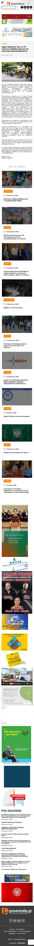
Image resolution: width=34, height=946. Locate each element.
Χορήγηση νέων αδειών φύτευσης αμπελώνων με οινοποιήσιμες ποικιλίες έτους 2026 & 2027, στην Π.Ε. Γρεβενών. (16, 842)
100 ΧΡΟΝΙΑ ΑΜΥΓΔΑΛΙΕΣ (8, 848)
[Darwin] (21, 943)
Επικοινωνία (21, 933)
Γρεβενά (7, 263)
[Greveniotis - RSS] (31, 7)
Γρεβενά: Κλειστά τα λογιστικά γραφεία (16, 416)
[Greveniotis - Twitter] (25, 7)
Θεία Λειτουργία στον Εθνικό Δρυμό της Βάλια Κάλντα (15, 834)
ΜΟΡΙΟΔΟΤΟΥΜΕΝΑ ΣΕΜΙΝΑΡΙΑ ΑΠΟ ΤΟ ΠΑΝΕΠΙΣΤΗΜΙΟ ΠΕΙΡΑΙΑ (16, 200)
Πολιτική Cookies (24, 931)
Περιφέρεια (8, 191)
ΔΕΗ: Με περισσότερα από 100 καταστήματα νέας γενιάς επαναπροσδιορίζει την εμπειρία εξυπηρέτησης (15, 237)
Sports (7, 444)
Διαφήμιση (12, 933)
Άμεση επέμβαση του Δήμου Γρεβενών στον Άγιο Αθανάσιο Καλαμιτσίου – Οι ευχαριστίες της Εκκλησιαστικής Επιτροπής (15, 863)
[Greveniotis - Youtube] (28, 7)
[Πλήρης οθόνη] (30, 684)
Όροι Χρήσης (20, 929)
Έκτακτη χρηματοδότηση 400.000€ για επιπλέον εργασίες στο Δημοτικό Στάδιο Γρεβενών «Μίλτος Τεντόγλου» (16, 273)
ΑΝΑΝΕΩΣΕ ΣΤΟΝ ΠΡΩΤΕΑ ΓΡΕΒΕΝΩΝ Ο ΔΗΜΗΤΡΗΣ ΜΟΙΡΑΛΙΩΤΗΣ (12, 828)
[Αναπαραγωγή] (4, 684)
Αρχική (12, 929)
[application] (17, 676)
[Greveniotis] (16, 3)
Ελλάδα (7, 227)
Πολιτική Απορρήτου (10, 931)
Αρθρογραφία (9, 300)
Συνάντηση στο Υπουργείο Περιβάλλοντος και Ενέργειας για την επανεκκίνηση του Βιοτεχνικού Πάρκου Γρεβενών (17, 490)
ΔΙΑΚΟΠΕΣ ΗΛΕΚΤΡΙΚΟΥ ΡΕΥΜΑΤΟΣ (11, 822)
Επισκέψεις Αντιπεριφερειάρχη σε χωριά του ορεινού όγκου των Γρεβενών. (15, 345)
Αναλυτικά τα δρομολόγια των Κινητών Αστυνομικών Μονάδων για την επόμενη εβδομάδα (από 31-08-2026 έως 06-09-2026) (14, 855)
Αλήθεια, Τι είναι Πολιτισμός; (13, 308)
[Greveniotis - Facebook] (22, 7)
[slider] (15, 683)
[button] (17, 676)
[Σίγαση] (27, 684)
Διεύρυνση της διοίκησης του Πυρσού (16, 452)
